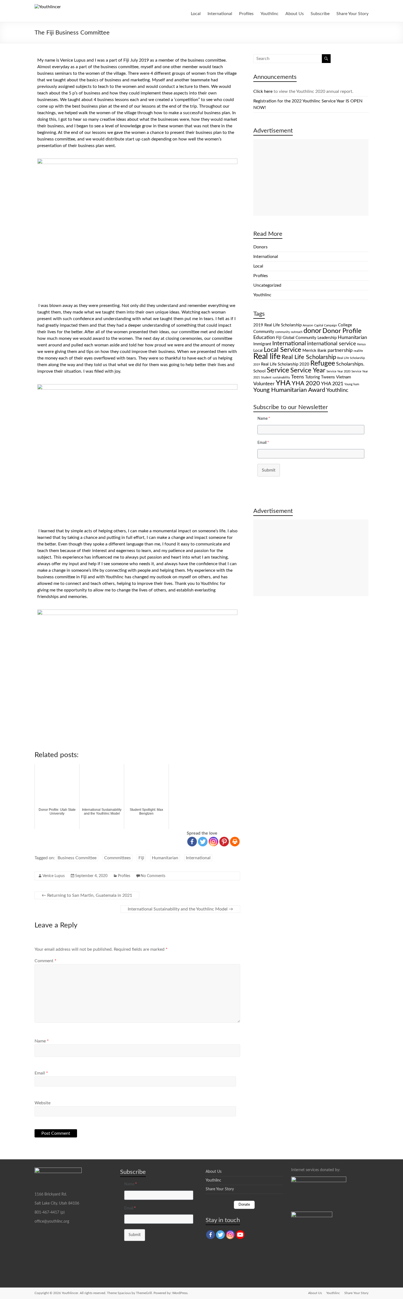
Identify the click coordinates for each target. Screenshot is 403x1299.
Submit (269, 470)
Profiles (246, 14)
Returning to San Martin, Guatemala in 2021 (87, 895)
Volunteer (264, 383)
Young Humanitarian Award (289, 390)
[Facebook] (192, 841)
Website (42, 1103)
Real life (266, 356)
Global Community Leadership (310, 338)
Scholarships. (350, 364)
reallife (358, 350)
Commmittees (117, 858)
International (220, 14)
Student (266, 377)
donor (312, 330)
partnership (340, 350)
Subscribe (320, 14)
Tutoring (312, 377)
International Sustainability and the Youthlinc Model (180, 909)
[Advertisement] (310, 177)
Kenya (361, 344)
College (345, 325)
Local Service (282, 350)
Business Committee (77, 858)
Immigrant (262, 344)
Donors (260, 247)
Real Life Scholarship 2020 (285, 364)
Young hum (351, 384)
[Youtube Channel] (240, 1234)
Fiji (141, 858)
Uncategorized (267, 285)
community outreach (288, 332)
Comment (45, 961)
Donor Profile (342, 331)
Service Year (307, 370)
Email (41, 1073)
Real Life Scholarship (309, 357)
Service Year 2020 (338, 371)
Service (278, 370)
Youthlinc (269, 14)
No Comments (153, 876)
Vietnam (343, 377)
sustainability (281, 377)
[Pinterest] (224, 841)
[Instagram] (213, 841)
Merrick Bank (314, 351)
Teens (297, 377)
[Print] (235, 841)
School (259, 371)
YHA (283, 383)
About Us (294, 14)
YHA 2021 (332, 383)
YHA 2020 (306, 383)
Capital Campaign (325, 325)
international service (331, 343)
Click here (263, 91)
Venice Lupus (53, 876)
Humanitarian (165, 858)
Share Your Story (352, 14)
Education (264, 337)
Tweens (328, 377)
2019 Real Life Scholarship (277, 325)
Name (42, 1041)
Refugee (322, 363)
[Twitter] (203, 841)
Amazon (308, 325)
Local (196, 14)
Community (263, 332)
